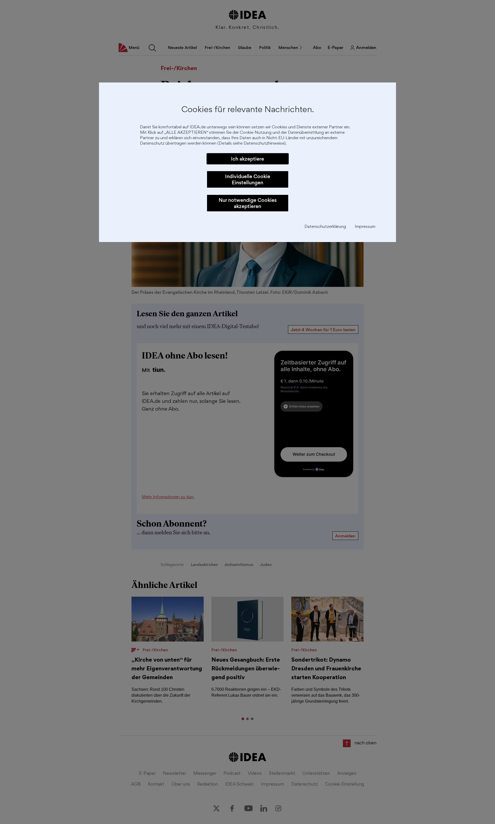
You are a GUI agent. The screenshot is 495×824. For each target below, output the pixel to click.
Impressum (365, 227)
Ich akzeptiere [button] (247, 159)
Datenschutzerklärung (325, 227)
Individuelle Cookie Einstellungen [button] (247, 179)
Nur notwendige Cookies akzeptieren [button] (248, 203)
